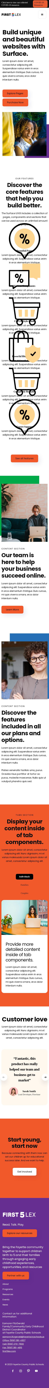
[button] (42, 15)
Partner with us (15, 1275)
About (5, 1284)
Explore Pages (15, 93)
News (5, 1304)
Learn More (12, 609)
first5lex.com (9, 1351)
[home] (11, 15)
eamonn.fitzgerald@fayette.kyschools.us (23, 1336)
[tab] (24, 877)
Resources (7, 1294)
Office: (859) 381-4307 (13, 1340)
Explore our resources (19, 1233)
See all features (24, 458)
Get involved (24, 1171)
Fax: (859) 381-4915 (12, 1347)
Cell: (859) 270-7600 (13, 1344)
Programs (7, 1289)
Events (5, 1299)
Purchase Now (15, 102)
